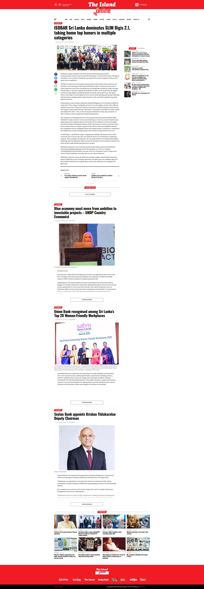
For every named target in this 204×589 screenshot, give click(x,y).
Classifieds (122, 19)
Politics (115, 19)
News (71, 19)
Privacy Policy (58, 586)
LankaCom (142, 586)
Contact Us (136, 19)
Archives (129, 19)
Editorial (102, 19)
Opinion (95, 19)
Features (76, 19)
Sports (83, 19)
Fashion (108, 19)
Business (89, 19)
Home (66, 19)
